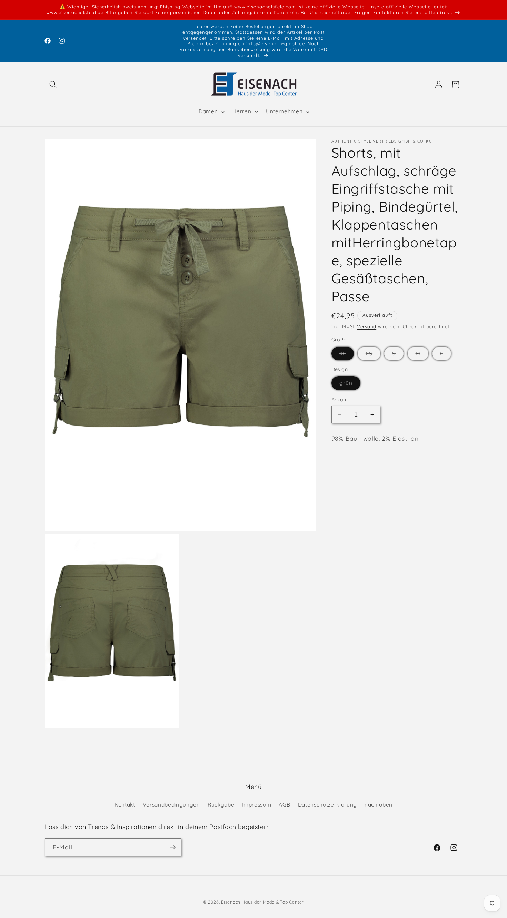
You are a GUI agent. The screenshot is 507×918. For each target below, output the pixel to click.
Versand (366, 326)
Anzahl (339, 400)
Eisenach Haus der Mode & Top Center (262, 902)
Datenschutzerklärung (327, 804)
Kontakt (125, 804)
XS (373, 355)
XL (346, 355)
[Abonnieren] (173, 847)
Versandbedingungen (171, 804)
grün (349, 384)
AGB (284, 804)
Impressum (256, 804)
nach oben (378, 804)
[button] (53, 84)
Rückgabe (221, 804)
